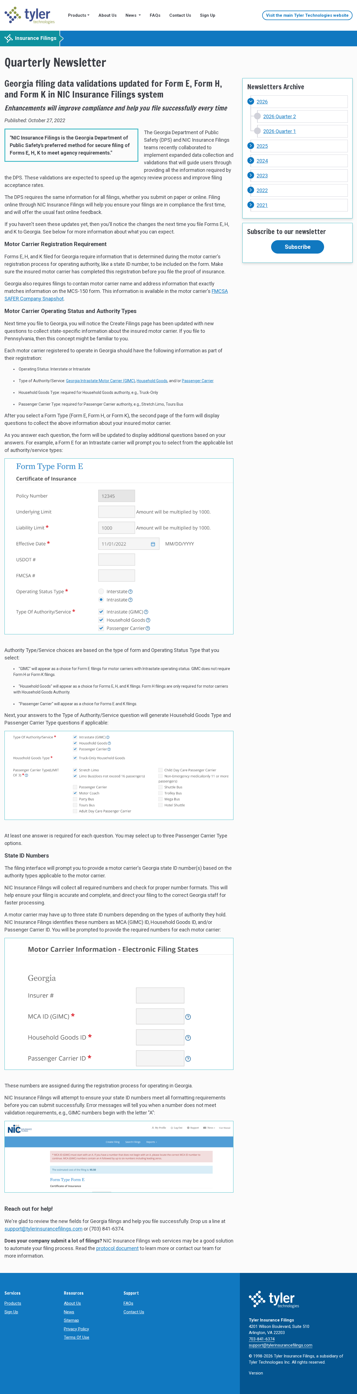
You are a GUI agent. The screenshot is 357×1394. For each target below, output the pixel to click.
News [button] (132, 15)
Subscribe (297, 247)
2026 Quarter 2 (279, 116)
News (69, 1311)
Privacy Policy (76, 1329)
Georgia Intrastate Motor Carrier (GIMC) (100, 381)
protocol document (117, 1248)
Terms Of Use (76, 1337)
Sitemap (71, 1320)
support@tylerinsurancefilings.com (43, 1229)
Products (12, 1303)
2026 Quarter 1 (279, 131)
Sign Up (207, 15)
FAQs (155, 15)
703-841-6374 (261, 1339)
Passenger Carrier (197, 381)
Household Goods (152, 381)
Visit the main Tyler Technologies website (307, 15)
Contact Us (180, 15)
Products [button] (77, 15)
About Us (107, 15)
